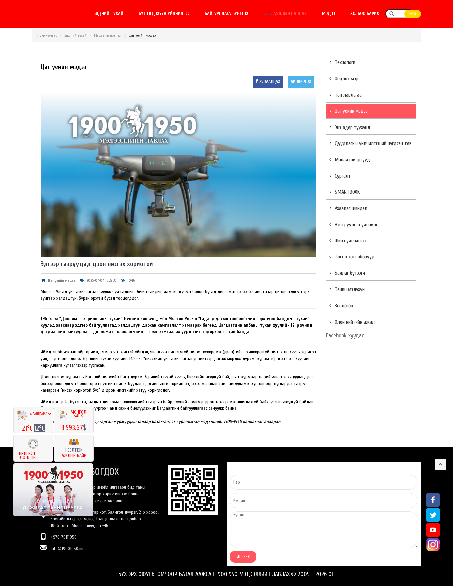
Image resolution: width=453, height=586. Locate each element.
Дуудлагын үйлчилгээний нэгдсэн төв (373, 143)
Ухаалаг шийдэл (351, 208)
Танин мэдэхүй (350, 289)
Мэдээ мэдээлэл (107, 35)
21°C (28, 428)
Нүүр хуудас (47, 35)
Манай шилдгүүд (352, 160)
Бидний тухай (108, 13)
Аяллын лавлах (289, 13)
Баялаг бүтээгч (350, 273)
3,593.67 (72, 428)
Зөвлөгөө (344, 306)
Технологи (345, 62)
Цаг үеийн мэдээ (61, 280)
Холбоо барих (364, 13)
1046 (131, 280)
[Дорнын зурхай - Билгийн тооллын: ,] (33, 441)
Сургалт (343, 176)
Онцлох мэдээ (349, 79)
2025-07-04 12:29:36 (101, 280)
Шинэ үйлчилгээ (350, 241)
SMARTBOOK (347, 192)
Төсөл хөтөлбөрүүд (355, 257)
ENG (412, 14)
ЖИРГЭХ (303, 81)
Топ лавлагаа (348, 95)
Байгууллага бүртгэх (226, 13)
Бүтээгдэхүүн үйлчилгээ (164, 13)
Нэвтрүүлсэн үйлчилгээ (358, 225)
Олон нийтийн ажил (355, 322)
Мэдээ (328, 13)
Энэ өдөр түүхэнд (352, 127)
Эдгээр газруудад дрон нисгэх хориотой (97, 264)
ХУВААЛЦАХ (269, 81)
